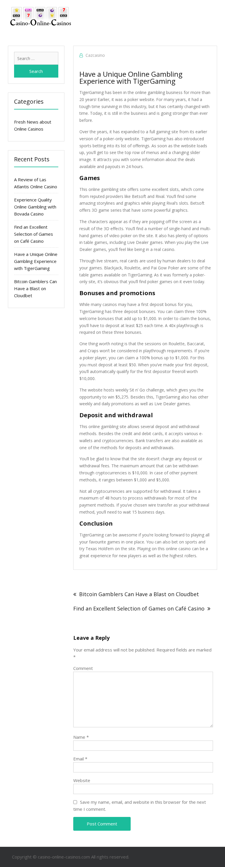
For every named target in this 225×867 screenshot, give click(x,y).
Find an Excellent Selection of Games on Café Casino (138, 608)
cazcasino (95, 55)
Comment (83, 668)
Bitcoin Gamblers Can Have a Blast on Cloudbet (139, 594)
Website (81, 780)
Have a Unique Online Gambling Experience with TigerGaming (35, 261)
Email (80, 759)
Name (81, 737)
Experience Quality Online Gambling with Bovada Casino (35, 207)
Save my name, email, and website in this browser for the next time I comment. (139, 805)
